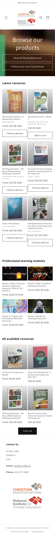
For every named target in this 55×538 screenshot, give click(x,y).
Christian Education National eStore (27, 528)
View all (27, 430)
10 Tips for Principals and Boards (13, 373)
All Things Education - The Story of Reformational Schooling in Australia (13, 171)
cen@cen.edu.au (22, 465)
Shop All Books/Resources (28, 57)
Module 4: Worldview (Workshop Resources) (37, 317)
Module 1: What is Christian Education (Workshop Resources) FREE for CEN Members (13, 287)
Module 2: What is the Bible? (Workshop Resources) (39, 284)
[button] (6, 17)
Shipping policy (38, 531)
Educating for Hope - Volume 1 (39, 118)
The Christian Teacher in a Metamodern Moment (13, 118)
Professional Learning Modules (27, 66)
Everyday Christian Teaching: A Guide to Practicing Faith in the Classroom (40, 171)
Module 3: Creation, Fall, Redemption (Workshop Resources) (12, 318)
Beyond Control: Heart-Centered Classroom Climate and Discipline (40, 415)
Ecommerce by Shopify (20, 531)
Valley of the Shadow (11, 223)
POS (43, 528)
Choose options (14, 133)
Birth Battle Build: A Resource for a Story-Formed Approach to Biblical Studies (40, 225)
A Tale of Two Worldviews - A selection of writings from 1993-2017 (39, 374)
